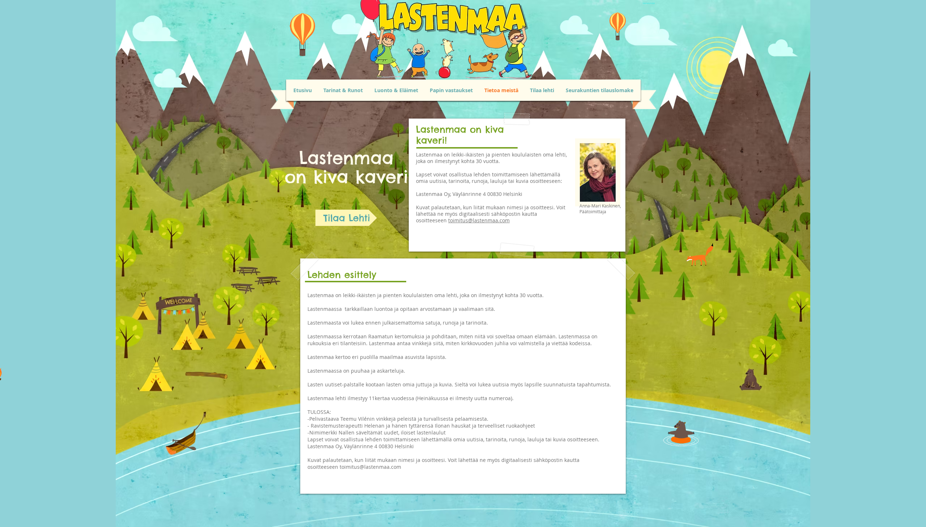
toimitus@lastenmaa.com (479, 220)
